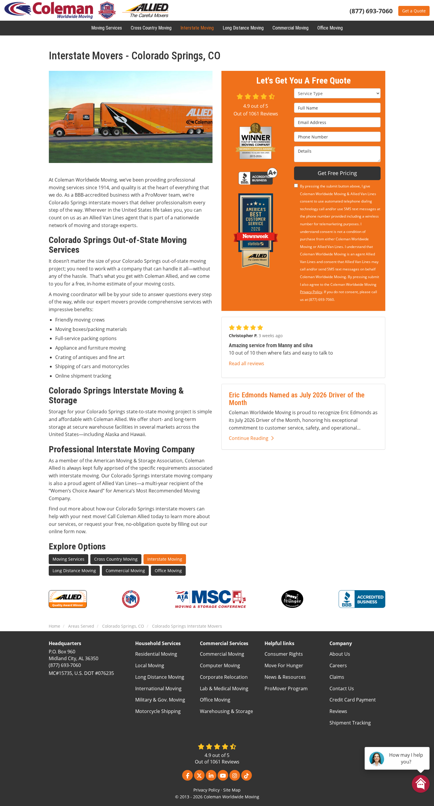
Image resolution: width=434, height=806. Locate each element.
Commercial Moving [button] (291, 28)
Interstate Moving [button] (197, 28)
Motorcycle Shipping (158, 711)
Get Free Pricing (337, 173)
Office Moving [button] (330, 28)
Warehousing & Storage (226, 711)
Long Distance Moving (74, 570)
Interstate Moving (164, 559)
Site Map (232, 790)
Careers (338, 665)
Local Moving (149, 665)
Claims (336, 677)
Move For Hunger (284, 665)
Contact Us (341, 688)
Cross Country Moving (116, 559)
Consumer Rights (284, 654)
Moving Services (68, 559)
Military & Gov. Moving (160, 699)
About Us (339, 654)
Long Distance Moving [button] (243, 28)
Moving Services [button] (106, 28)
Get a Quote (414, 11)
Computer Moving (220, 665)
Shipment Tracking (350, 722)
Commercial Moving (125, 570)
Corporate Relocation (224, 677)
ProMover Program (286, 688)
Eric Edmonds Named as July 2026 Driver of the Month (297, 399)
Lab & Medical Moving (224, 688)
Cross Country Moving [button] (151, 28)
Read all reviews (246, 363)
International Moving (158, 688)
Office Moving (168, 570)
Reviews (338, 711)
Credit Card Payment (352, 699)
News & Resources (285, 677)
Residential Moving (156, 654)
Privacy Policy (311, 291)
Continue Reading (248, 438)
